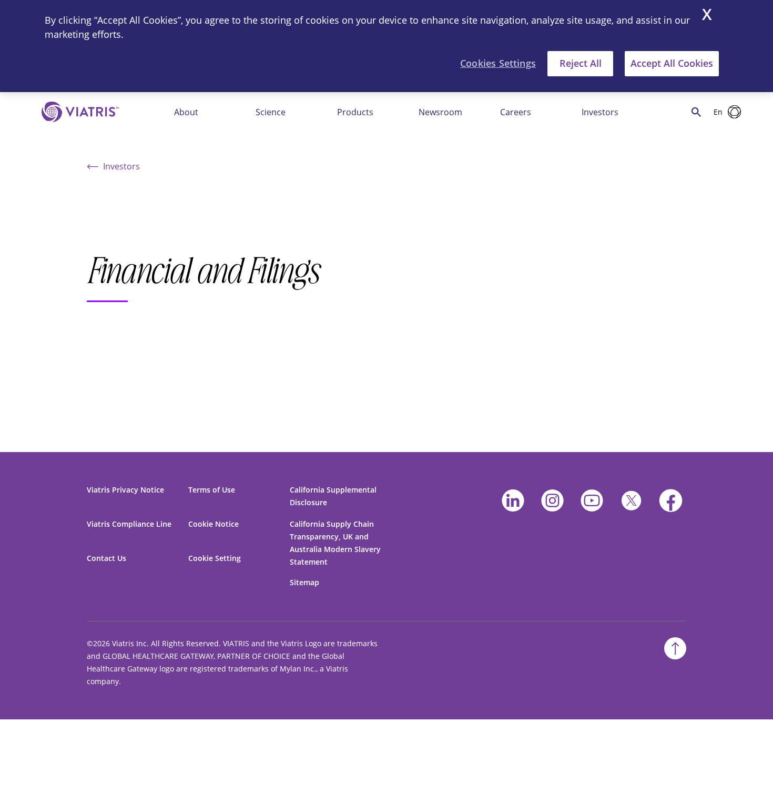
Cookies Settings (498, 63)
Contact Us (106, 558)
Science (271, 112)
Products (355, 112)
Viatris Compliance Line (129, 524)
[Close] (707, 15)
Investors (600, 112)
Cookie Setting (214, 558)
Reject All (581, 63)
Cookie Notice (213, 524)
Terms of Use (211, 490)
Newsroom (440, 112)
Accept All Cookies (671, 63)
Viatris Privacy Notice (125, 490)
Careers (515, 112)
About (186, 112)
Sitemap (304, 582)
